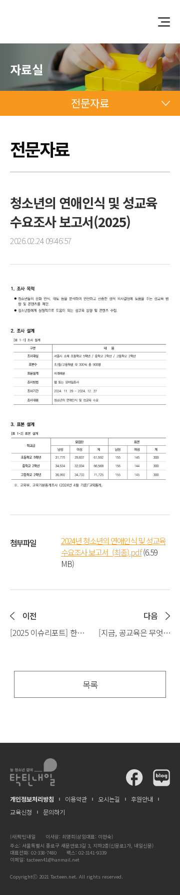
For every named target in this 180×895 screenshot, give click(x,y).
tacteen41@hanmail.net (53, 859)
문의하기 (54, 812)
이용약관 (76, 799)
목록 (90, 684)
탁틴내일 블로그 (161, 777)
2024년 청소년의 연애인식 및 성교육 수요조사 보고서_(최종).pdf (113, 546)
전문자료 (90, 102)
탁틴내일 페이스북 (134, 777)
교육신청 (21, 812)
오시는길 (109, 799)
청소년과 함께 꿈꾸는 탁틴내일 (90, 21)
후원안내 (142, 799)
